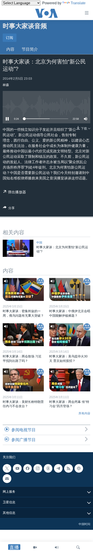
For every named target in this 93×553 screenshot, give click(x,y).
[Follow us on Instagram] (37, 468)
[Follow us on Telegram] (58, 468)
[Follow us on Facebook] (27, 468)
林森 (6, 85)
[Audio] (56, 547)
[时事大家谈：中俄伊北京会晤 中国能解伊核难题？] (69, 289)
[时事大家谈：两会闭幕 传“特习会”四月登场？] (69, 379)
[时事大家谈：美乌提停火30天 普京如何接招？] (69, 334)
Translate (78, 3)
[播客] (78, 468)
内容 (10, 49)
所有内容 (84, 413)
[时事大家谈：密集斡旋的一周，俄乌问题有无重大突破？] (23, 289)
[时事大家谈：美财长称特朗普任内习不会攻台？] (23, 379)
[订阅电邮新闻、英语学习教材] (7, 478)
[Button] (9, 209)
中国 (39, 242)
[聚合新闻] (68, 468)
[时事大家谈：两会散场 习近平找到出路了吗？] (23, 334)
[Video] (35, 547)
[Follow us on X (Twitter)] (7, 468)
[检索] (78, 547)
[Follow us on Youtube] (17, 468)
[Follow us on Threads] (48, 468)
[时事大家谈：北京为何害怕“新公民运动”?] (18, 248)
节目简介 (30, 49)
